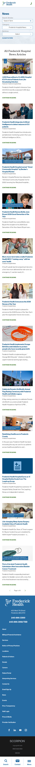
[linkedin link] (15, 730)
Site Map (17, 752)
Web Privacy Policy (17, 748)
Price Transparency (8, 706)
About (4, 629)
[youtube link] (20, 730)
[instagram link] (26, 730)
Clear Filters (7, 38)
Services (5, 640)
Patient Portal (6, 673)
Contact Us (5, 684)
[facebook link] (9, 730)
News (4, 695)
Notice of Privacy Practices (11, 646)
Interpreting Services (9, 678)
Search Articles (7, 18)
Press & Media (7, 717)
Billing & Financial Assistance (11, 635)
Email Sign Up (6, 689)
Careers (5, 668)
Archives (5, 31)
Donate (4, 662)
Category (5, 24)
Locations (5, 651)
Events (4, 700)
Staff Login (5, 711)
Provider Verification (9, 722)
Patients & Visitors (8, 657)
